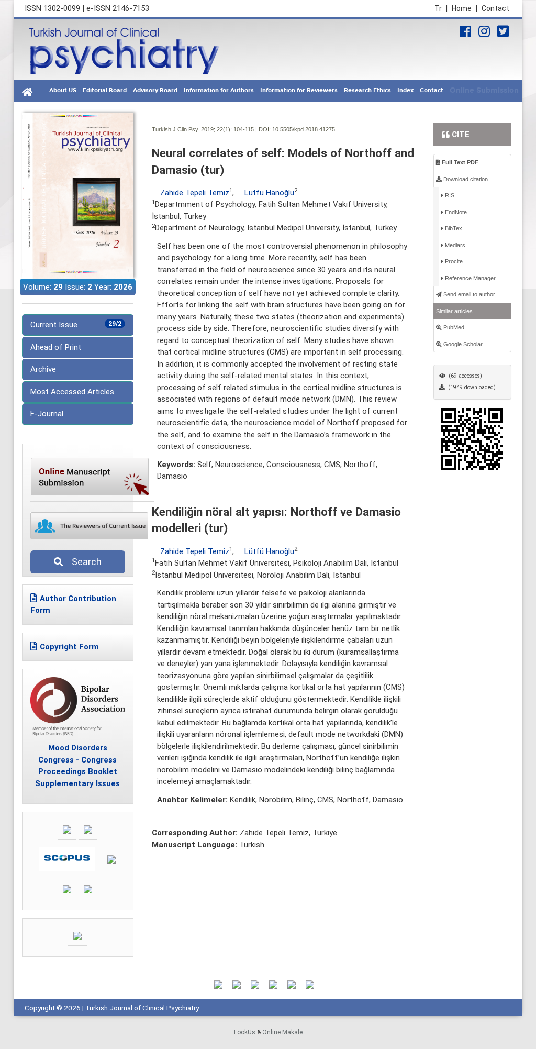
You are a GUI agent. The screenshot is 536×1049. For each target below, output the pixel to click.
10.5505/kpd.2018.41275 (303, 129)
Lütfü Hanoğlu (269, 192)
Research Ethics (367, 90)
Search (83, 561)
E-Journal (46, 413)
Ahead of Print (55, 347)
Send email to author (468, 294)
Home (464, 8)
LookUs (244, 1032)
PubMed (453, 327)
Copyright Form (69, 647)
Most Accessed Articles (72, 391)
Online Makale (282, 1032)
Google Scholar (462, 344)
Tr (441, 8)
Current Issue (75, 324)
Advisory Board (155, 90)
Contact (495, 8)
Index (405, 90)
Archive (43, 369)
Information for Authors (219, 90)
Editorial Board (105, 90)
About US (62, 90)
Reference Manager (469, 278)
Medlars (454, 245)
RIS (448, 195)
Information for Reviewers (299, 90)
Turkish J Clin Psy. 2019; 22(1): (192, 129)
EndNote (455, 212)
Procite (453, 261)
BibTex (452, 228)
